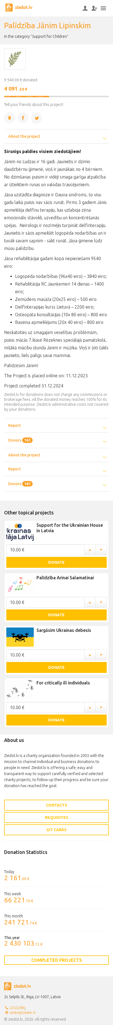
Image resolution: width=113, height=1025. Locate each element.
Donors (19, 440)
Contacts (56, 805)
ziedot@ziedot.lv (23, 1012)
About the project (24, 136)
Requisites (56, 817)
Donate (56, 562)
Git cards (56, 830)
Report (14, 425)
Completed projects (56, 960)
